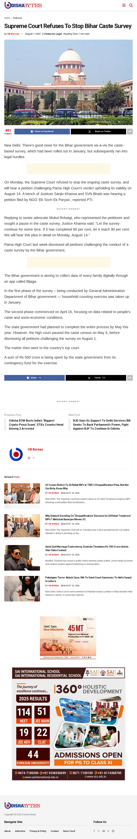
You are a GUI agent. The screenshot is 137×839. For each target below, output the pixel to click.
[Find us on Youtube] (103, 831)
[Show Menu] (124, 5)
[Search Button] (131, 5)
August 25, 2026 (71, 493)
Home (7, 18)
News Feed (69, 831)
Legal (59, 33)
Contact (55, 831)
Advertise (20, 831)
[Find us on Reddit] (113, 831)
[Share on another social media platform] (130, 131)
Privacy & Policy (38, 831)
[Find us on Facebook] (94, 831)
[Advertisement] (68, 168)
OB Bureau (13, 33)
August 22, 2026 (71, 585)
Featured (17, 18)
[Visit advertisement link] (68, 638)
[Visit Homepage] (23, 5)
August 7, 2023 (32, 33)
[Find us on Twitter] (98, 831)
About (7, 831)
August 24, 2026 (71, 524)
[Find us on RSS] (108, 831)
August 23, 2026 (71, 555)
